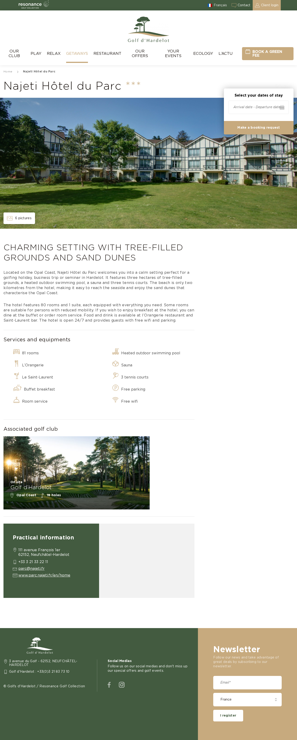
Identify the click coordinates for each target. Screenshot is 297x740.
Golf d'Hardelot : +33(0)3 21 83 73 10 (39, 671)
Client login (269, 5)
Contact (244, 5)
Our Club (14, 53)
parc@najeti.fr (31, 568)
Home (7, 71)
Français (220, 5)
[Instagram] (122, 685)
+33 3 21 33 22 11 (33, 562)
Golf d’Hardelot (31, 487)
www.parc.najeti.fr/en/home (44, 575)
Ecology (203, 53)
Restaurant (107, 53)
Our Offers (140, 53)
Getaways (77, 53)
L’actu (226, 53)
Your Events (173, 53)
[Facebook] (109, 685)
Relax (54, 53)
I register (228, 715)
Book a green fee (267, 53)
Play (36, 53)
